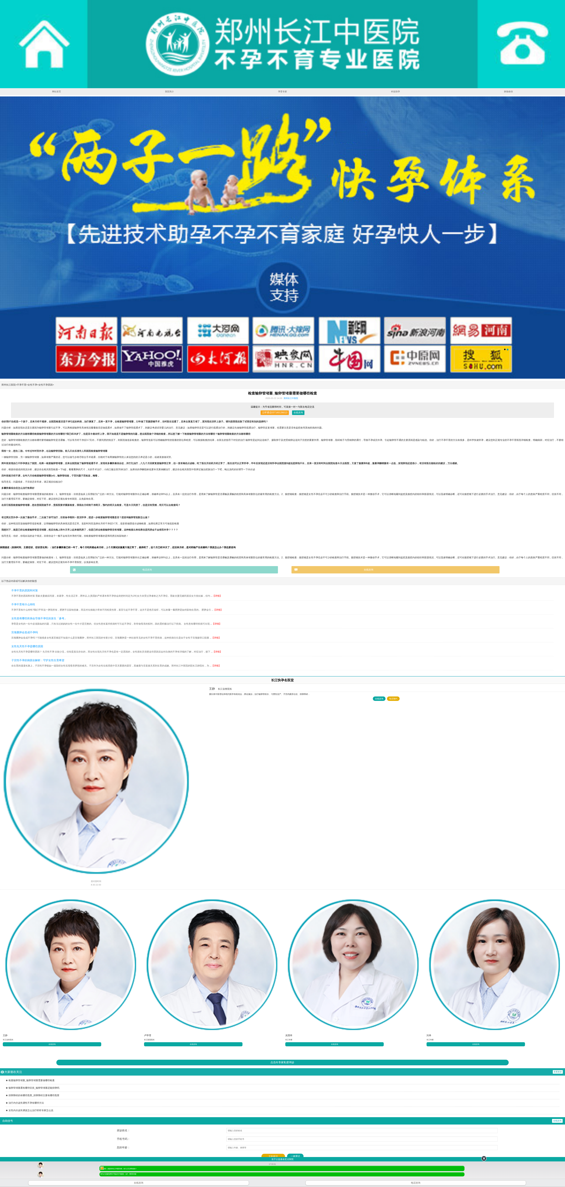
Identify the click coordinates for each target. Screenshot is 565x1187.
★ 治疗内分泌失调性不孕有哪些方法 (25, 1103)
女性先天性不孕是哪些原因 (27, 646)
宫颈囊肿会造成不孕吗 (24, 632)
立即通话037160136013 (274, 412)
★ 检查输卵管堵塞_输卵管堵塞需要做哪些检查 (30, 1080)
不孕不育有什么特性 (23, 604)
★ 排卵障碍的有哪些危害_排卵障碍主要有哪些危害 (32, 1095)
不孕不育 (21, 385)
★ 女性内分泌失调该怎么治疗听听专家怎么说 (29, 1110)
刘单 (429, 1035)
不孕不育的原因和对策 (24, 590)
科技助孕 (395, 91)
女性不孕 (32, 385)
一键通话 (295, 1156)
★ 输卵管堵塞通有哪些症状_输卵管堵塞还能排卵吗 (32, 1088)
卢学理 (147, 1035)
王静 (220, 688)
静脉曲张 (508, 91)
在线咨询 (298, 412)
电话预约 (393, 699)
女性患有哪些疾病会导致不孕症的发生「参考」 (39, 618)
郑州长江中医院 (291, 398)
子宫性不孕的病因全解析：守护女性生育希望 (37, 660)
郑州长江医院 (8, 385)
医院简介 (169, 91)
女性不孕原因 (45, 385)
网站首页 (56, 91)
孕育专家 (282, 91)
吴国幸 (288, 1035)
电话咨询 (147, 569)
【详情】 (217, 596)
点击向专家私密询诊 (282, 1062)
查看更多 (558, 1072)
